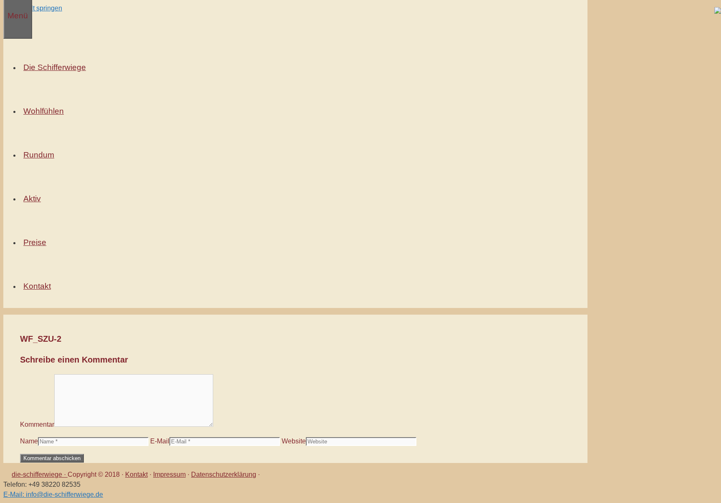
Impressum (169, 474)
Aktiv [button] (32, 198)
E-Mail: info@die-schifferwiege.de (53, 494)
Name (29, 441)
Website (294, 441)
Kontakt (136, 474)
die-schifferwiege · (40, 474)
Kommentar (37, 424)
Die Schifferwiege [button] (54, 67)
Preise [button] (34, 242)
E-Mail (159, 441)
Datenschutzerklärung (223, 474)
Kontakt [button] (37, 286)
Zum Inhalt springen (32, 8)
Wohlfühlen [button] (43, 111)
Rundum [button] (38, 154)
